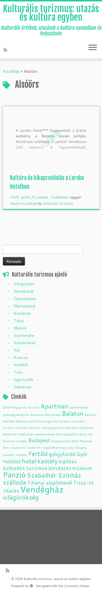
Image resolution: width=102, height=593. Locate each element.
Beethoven (10, 434)
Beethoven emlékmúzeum (37, 434)
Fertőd (38, 453)
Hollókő (20, 365)
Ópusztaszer (25, 298)
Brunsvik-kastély (15, 441)
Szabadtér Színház (54, 475)
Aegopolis (19, 407)
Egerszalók (23, 379)
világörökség (21, 497)
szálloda (31, 203)
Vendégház (41, 489)
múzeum (82, 468)
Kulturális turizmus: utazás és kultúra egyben (51, 13)
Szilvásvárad (25, 343)
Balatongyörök (47, 421)
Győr (82, 454)
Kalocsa (21, 357)
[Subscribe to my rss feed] (6, 50)
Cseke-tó (33, 447)
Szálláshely (60, 197)
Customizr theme (76, 586)
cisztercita (18, 447)
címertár (21, 455)
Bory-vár (86, 434)
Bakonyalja (53, 414)
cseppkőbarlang (53, 447)
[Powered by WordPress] (31, 585)
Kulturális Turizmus (57, 203)
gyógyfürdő (62, 454)
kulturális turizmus (25, 468)
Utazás (11, 490)
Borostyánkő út (67, 434)
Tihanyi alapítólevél (49, 482)
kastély (47, 461)
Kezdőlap (11, 71)
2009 (7, 407)
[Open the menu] (92, 48)
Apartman (55, 406)
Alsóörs (16, 203)
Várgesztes (24, 284)
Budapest (39, 440)
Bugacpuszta (60, 441)
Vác (17, 350)
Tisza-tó (83, 482)
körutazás (59, 468)
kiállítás (68, 461)
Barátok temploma (80, 427)
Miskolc (20, 328)
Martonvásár (25, 306)
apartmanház (79, 407)
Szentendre (24, 335)
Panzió (14, 474)
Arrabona (37, 414)
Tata (18, 372)
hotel (29, 461)
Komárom (22, 313)
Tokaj (19, 321)
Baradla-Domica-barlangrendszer (41, 427)
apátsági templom (16, 414)
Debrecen (22, 387)
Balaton (73, 413)
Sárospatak (24, 291)
